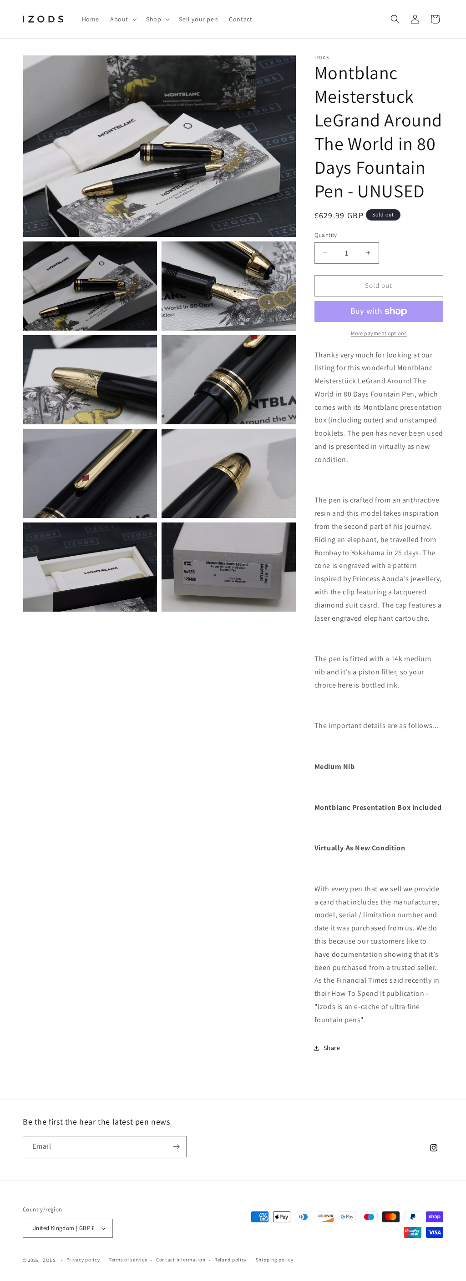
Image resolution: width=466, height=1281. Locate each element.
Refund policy (230, 1259)
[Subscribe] (176, 1146)
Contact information (180, 1259)
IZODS (48, 1260)
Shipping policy (275, 1259)
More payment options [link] (379, 333)
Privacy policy (83, 1259)
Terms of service (128, 1259)
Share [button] (332, 1048)
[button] (123, 19)
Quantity (325, 235)
